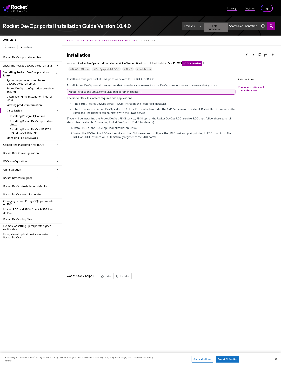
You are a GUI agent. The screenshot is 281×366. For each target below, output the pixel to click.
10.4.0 (129, 69)
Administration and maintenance (252, 89)
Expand (11, 46)
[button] (226, 27)
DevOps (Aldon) (80, 69)
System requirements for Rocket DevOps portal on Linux (26, 82)
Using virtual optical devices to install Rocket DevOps (26, 235)
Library (231, 8)
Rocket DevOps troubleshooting (22, 194)
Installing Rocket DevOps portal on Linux (26, 73)
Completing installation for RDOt (23, 145)
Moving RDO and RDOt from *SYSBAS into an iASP (28, 211)
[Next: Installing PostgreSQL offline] (253, 55)
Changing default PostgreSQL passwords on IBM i (28, 202)
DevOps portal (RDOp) (107, 69)
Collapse (28, 46)
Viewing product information (24, 105)
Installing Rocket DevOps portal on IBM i (28, 65)
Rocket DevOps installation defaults (25, 186)
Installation (14, 110)
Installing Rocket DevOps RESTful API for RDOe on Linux (30, 131)
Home (70, 40)
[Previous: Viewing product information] (247, 55)
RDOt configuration (15, 161)
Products (189, 26)
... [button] (139, 40)
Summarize (194, 63)
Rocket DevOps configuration (21, 153)
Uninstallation (12, 169)
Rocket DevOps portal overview (22, 57)
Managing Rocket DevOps (22, 138)
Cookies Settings (202, 359)
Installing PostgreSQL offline (27, 116)
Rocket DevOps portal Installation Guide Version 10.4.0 (106, 40)
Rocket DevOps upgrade (18, 178)
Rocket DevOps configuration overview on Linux (30, 90)
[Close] (275, 359)
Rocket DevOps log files (17, 219)
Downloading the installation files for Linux (29, 98)
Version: (71, 63)
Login (266, 8)
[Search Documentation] (271, 26)
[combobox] (231, 26)
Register (250, 8)
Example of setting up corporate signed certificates (27, 227)
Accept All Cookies (227, 359)
